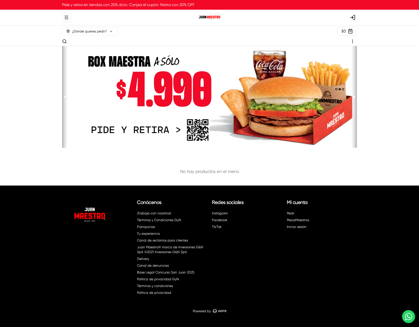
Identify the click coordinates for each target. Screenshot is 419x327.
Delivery (143, 259)
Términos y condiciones (155, 286)
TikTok (217, 227)
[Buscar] (64, 41)
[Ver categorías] (352, 41)
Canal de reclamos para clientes (162, 240)
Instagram (220, 213)
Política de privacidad (154, 293)
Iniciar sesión (296, 227)
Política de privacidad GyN (158, 279)
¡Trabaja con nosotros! (154, 213)
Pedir (290, 213)
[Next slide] (354, 97)
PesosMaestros (298, 220)
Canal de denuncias (153, 265)
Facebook (219, 220)
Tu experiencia (148, 233)
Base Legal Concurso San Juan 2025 (165, 272)
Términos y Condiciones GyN (159, 220)
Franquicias (146, 227)
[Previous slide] (65, 97)
